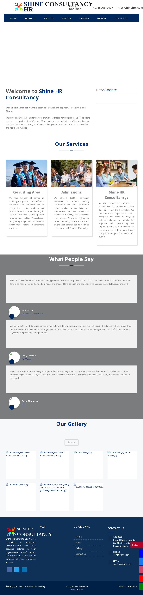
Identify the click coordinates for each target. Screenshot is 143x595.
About (78, 542)
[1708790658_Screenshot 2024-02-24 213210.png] (55, 465)
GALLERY (101, 18)
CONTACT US (121, 18)
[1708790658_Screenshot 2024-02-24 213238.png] (21, 465)
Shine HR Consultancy (35, 586)
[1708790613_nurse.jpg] (21, 497)
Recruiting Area (26, 192)
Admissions (71, 192)
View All (71, 442)
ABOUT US (30, 18)
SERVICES (48, 18)
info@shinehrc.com (122, 563)
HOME (13, 18)
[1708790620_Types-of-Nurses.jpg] (122, 465)
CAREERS (84, 18)
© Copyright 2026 (14, 586)
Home (79, 536)
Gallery (79, 548)
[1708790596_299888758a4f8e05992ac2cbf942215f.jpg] (88, 497)
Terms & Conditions (127, 586)
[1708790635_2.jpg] (88, 465)
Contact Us (81, 553)
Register (66, 18)
